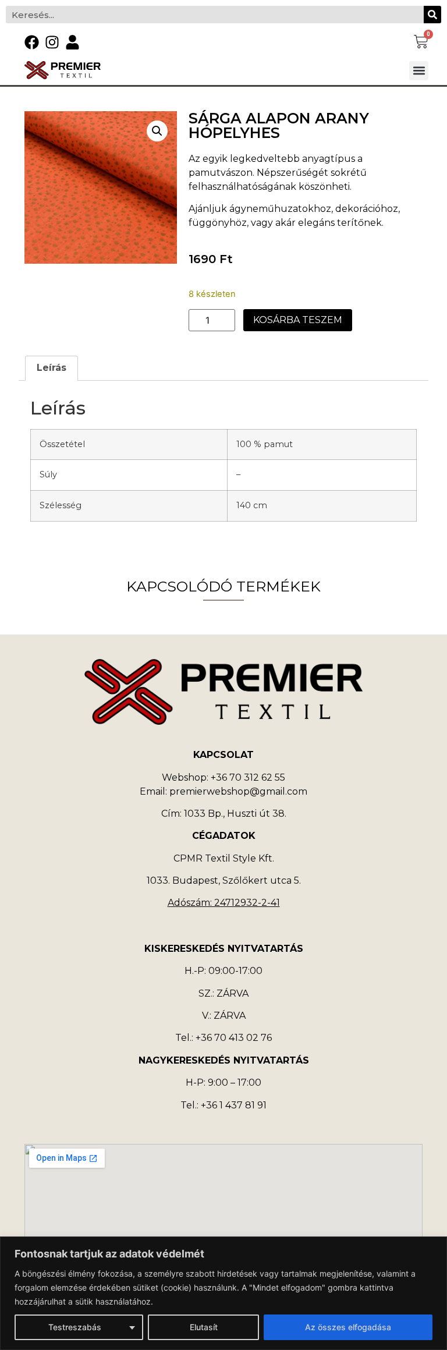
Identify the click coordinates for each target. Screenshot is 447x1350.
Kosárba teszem (297, 319)
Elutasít (204, 1327)
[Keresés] (432, 14)
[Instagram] (52, 42)
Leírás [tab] (51, 367)
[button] (418, 70)
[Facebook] (31, 42)
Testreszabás (74, 1327)
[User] (72, 42)
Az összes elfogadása (348, 1327)
